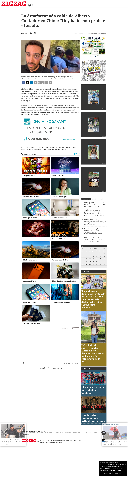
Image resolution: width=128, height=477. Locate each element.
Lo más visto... (85, 199)
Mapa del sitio (77, 440)
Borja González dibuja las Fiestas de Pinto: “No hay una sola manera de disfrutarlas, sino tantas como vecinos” (93, 299)
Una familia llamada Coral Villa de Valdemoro (93, 418)
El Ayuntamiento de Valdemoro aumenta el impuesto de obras (93, 239)
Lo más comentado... (98, 199)
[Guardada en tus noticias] (39, 82)
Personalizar (118, 473)
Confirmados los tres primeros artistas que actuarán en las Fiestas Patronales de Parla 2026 (94, 212)
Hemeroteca (32, 433)
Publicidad (25, 435)
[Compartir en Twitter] (27, 82)
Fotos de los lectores (69, 433)
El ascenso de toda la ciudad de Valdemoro (92, 390)
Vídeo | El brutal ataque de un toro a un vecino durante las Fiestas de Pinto (95, 204)
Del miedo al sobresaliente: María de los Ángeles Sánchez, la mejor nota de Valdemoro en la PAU (92, 353)
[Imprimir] (35, 82)
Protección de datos (67, 440)
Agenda (83, 246)
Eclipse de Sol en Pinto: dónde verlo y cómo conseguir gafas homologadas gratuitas (93, 231)
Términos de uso (56, 440)
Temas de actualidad (85, 433)
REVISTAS (24, 433)
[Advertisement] (50, 341)
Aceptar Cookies (108, 473)
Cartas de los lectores (53, 433)
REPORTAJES (86, 368)
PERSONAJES (86, 272)
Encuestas (40, 433)
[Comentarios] (42, 82)
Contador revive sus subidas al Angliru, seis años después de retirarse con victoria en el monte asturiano (115, 442)
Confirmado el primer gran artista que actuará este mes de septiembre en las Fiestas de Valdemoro (95, 222)
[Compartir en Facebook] (23, 82)
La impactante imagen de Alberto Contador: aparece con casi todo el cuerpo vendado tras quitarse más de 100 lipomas (12, 442)
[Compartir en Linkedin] (31, 82)
